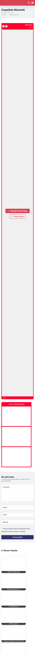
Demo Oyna (19, 216)
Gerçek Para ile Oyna (19, 211)
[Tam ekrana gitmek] (6, 26)
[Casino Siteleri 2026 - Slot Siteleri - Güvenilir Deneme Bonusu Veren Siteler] (9, 2)
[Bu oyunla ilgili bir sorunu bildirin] (3, 26)
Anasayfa (3, 14)
